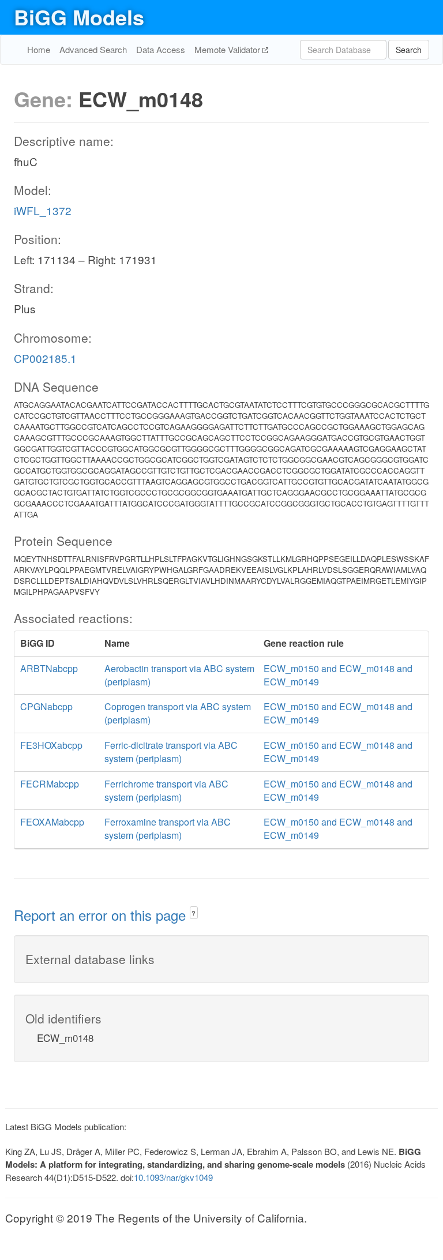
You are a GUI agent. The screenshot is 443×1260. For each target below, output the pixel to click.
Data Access (160, 49)
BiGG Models (79, 17)
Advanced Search (93, 49)
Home (38, 49)
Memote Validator (228, 49)
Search (409, 49)
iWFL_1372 (43, 210)
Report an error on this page (102, 915)
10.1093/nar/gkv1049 (173, 1177)
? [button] (194, 913)
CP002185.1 (45, 358)
